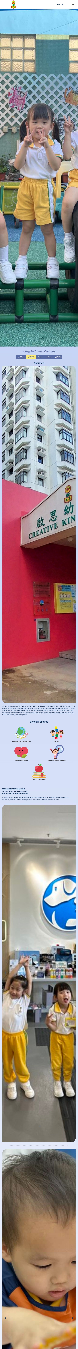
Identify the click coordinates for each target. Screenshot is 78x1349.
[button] (73, 4)
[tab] (21, 357)
